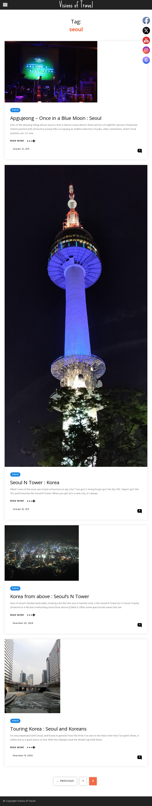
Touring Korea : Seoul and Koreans (48, 728)
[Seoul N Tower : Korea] (76, 316)
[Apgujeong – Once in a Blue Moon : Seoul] (51, 71)
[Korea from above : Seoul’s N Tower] (42, 553)
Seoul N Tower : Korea (34, 482)
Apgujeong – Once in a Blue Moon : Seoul (55, 118)
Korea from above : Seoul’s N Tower (49, 596)
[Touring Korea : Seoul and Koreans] (32, 676)
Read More (17, 141)
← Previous (65, 781)
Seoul (15, 110)
